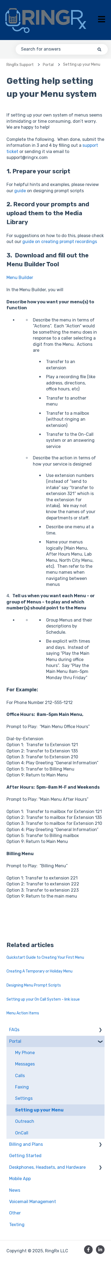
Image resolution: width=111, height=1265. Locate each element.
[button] (100, 1030)
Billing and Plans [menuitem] (26, 1144)
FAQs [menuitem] (14, 1029)
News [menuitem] (14, 1190)
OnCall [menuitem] (21, 1132)
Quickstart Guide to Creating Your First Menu (45, 957)
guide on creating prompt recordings (59, 241)
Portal (48, 64)
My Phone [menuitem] (25, 1052)
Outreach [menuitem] (24, 1121)
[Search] (99, 49)
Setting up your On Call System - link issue (43, 999)
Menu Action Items (22, 1013)
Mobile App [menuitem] (20, 1178)
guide (20, 190)
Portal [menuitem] (15, 1041)
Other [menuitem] (15, 1213)
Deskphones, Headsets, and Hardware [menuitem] (47, 1167)
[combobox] (62, 49)
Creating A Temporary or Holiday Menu (39, 971)
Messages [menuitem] (25, 1064)
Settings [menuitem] (24, 1098)
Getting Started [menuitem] (25, 1155)
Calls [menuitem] (20, 1075)
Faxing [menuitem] (22, 1087)
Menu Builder (19, 277)
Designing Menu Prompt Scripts (33, 985)
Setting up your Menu (81, 64)
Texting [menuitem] (17, 1224)
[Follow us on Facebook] (88, 1249)
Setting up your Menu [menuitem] (39, 1110)
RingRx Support (20, 64)
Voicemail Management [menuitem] (32, 1201)
